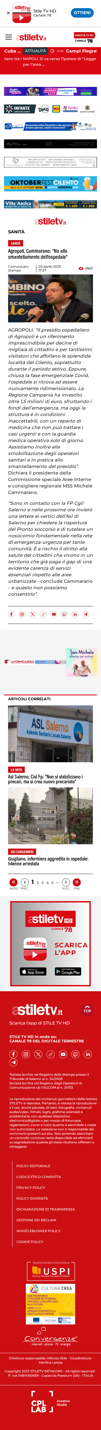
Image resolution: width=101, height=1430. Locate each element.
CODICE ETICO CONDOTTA (38, 1177)
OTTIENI (82, 12)
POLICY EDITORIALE (33, 1166)
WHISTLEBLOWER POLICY (38, 1231)
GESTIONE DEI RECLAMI (36, 1220)
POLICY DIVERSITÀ (32, 1198)
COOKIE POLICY (29, 1242)
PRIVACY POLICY (30, 1188)
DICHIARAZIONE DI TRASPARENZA (45, 1209)
